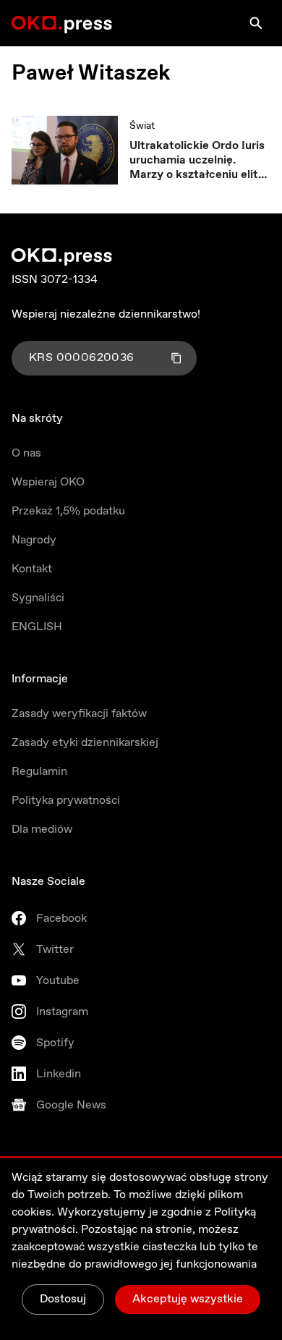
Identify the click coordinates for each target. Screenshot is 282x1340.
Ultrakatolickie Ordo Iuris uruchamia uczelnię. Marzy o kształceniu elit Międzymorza (197, 160)
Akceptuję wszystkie (187, 1299)
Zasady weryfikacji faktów (79, 713)
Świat (142, 125)
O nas (26, 453)
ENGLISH (37, 627)
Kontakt (32, 569)
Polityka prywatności (66, 800)
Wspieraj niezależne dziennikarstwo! (106, 314)
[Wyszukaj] (256, 23)
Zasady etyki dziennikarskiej (85, 742)
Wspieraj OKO (48, 482)
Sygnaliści (38, 598)
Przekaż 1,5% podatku (68, 511)
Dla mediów (42, 829)
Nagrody (34, 540)
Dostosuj (63, 1299)
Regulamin (39, 771)
